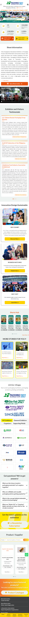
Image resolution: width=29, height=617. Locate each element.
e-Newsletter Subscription (15, 524)
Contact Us (26, 615)
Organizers (7, 423)
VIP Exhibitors (7, 420)
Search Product (9, 615)
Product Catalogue (16, 592)
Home (3, 614)
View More (5, 80)
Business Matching (20, 615)
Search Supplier (14, 615)
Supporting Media (19, 423)
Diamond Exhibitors (20, 420)
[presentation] (0, 14)
